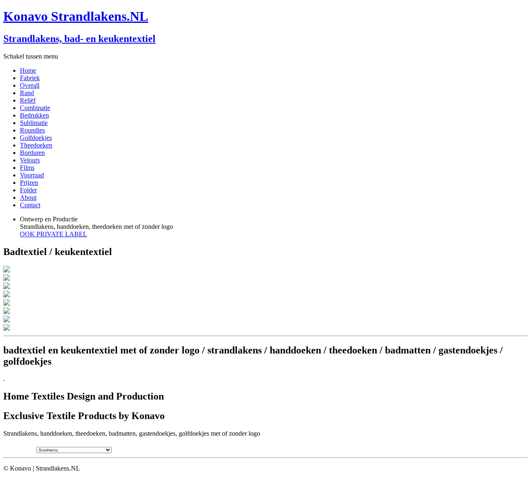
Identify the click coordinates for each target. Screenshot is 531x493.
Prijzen (29, 182)
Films (27, 167)
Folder (28, 190)
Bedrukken (34, 115)
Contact (30, 204)
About (28, 197)
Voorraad (32, 175)
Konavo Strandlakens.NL (75, 16)
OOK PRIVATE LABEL (53, 234)
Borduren (32, 152)
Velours (30, 160)
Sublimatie (34, 122)
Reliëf (28, 100)
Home (28, 70)
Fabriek (30, 77)
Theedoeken (36, 145)
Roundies (32, 130)
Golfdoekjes (36, 137)
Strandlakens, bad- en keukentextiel (79, 38)
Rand (27, 92)
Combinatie (35, 107)
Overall (29, 85)
